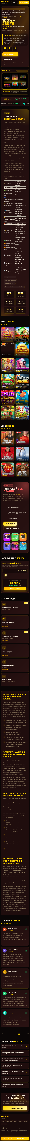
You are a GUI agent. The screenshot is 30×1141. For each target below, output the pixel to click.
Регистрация (24, 2)
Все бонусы (8, 59)
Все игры (4, 324)
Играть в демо (10, 524)
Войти (14, 2)
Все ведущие (5, 428)
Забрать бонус (9, 54)
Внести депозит (15, 588)
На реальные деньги (12, 529)
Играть (25, 1135)
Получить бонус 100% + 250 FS (15, 1108)
